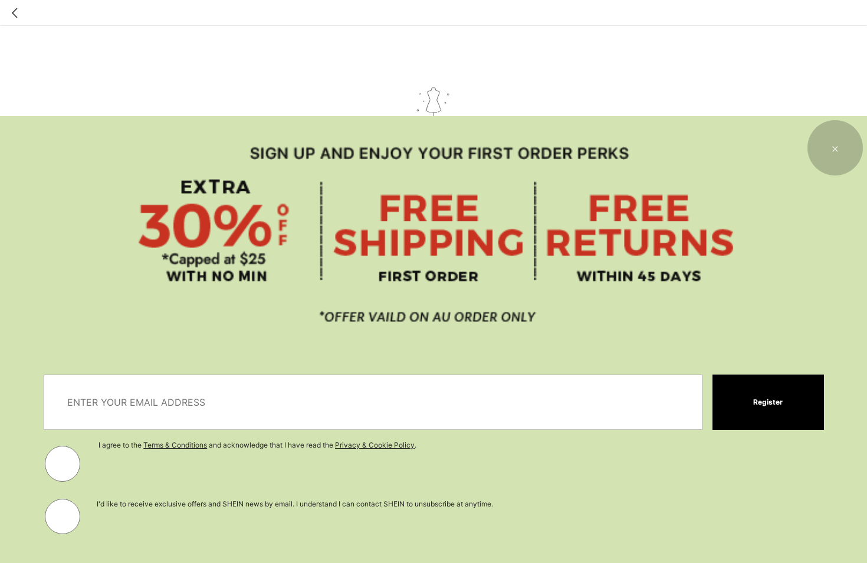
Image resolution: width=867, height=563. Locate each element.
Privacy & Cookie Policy (375, 445)
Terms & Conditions (175, 445)
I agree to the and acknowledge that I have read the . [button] (257, 445)
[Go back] (15, 13)
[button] (835, 147)
